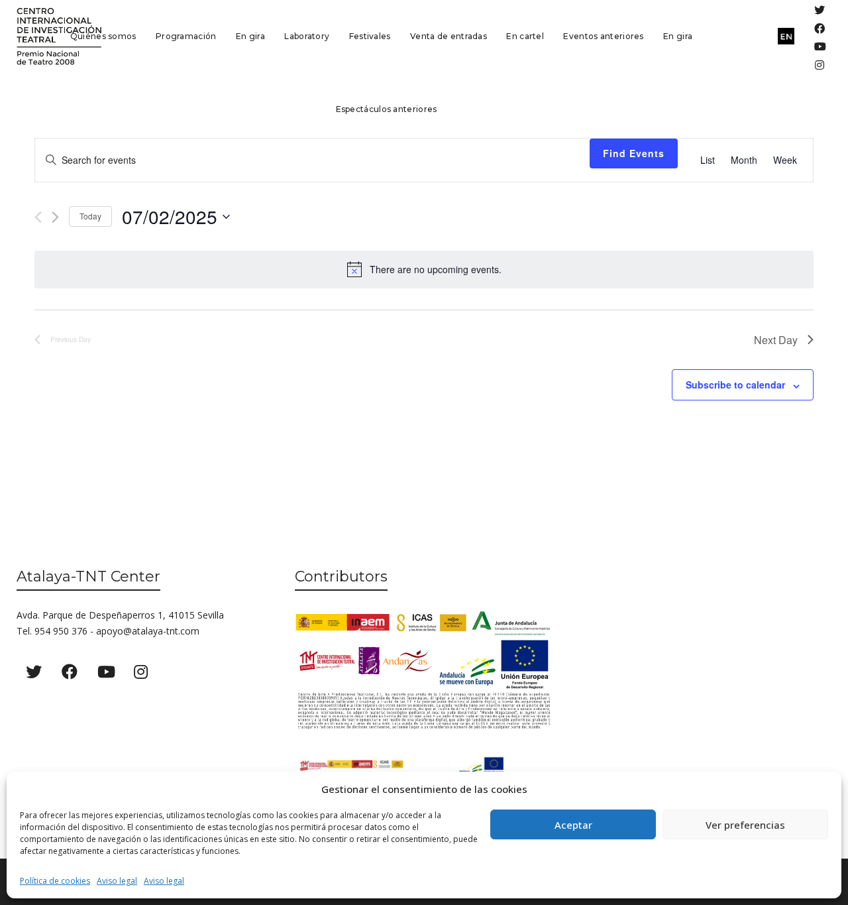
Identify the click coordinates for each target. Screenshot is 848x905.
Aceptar (573, 824)
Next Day (776, 339)
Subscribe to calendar (735, 384)
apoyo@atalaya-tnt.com (147, 631)
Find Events (633, 153)
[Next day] (55, 217)
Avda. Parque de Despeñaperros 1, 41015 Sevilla (120, 615)
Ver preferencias (745, 824)
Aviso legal (117, 880)
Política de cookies (55, 880)
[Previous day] (38, 217)
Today (90, 215)
